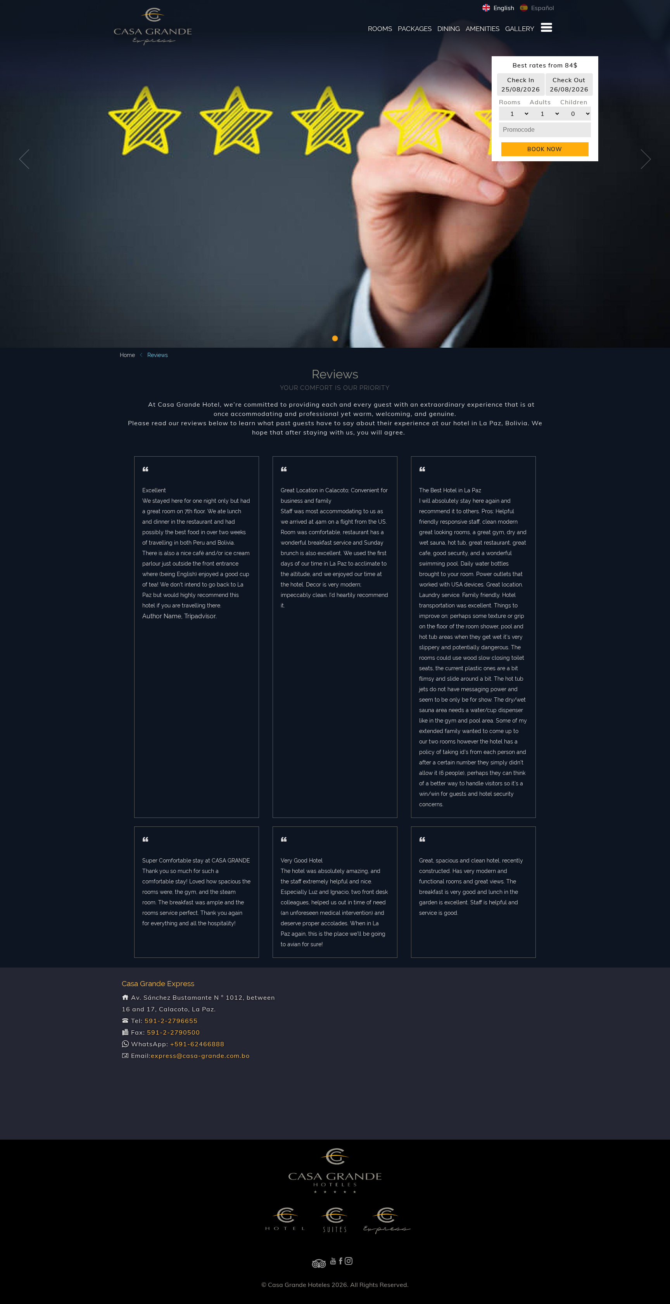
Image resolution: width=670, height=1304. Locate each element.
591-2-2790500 (173, 1032)
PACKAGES (415, 29)
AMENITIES (482, 29)
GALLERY (519, 29)
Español (542, 8)
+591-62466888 (197, 1044)
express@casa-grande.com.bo (200, 1055)
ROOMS (380, 29)
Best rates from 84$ (545, 65)
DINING (448, 29)
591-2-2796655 (171, 1021)
